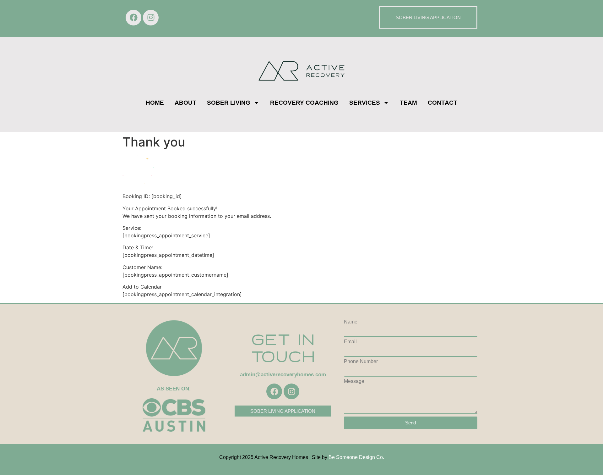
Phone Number (361, 361)
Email (350, 341)
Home (155, 102)
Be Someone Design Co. (356, 457)
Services (364, 102)
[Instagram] (151, 17)
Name (350, 321)
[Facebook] (133, 17)
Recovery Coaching (304, 102)
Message (354, 381)
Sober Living (228, 102)
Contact (442, 102)
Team (408, 102)
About (185, 102)
